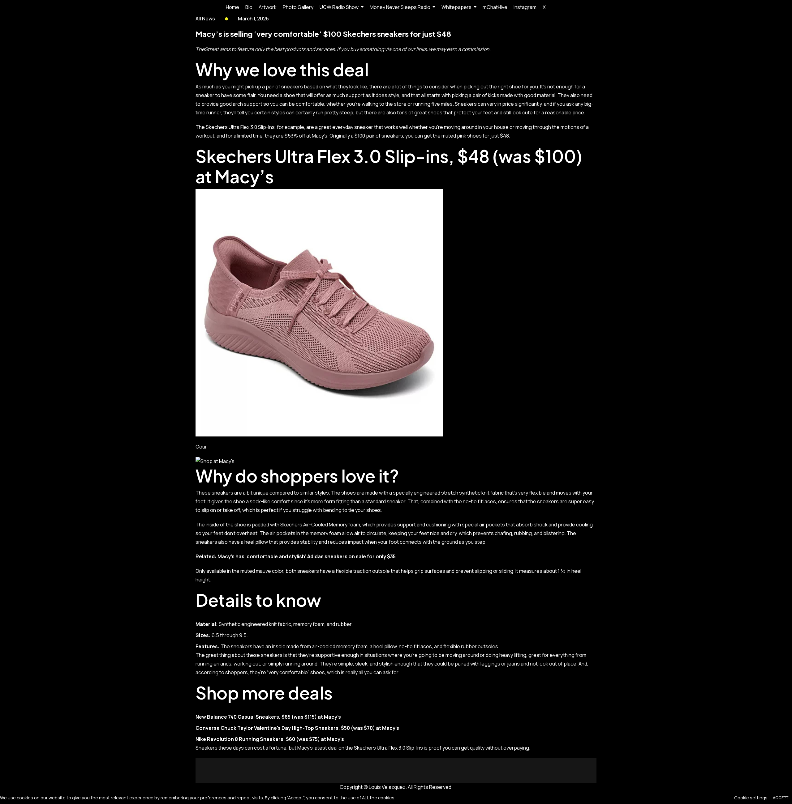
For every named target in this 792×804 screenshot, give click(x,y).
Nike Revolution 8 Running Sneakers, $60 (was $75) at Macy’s (270, 739)
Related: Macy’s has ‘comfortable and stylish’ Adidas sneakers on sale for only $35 (296, 556)
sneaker (205, 95)
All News (205, 18)
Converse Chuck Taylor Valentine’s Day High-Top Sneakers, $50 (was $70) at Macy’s (297, 728)
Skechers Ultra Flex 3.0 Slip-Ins (240, 127)
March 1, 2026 (253, 18)
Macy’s (244, 176)
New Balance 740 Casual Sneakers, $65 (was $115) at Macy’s (268, 716)
